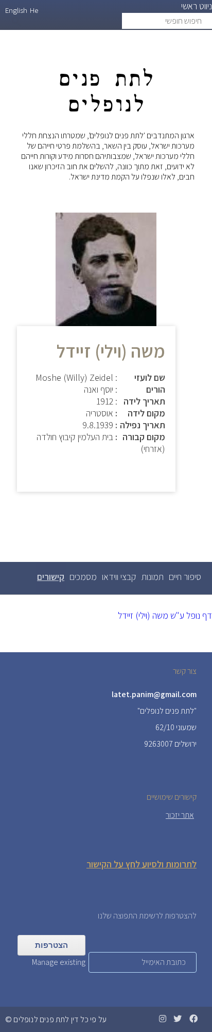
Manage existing (58, 962)
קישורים (50, 581)
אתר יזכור (180, 815)
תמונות (153, 577)
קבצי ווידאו (119, 577)
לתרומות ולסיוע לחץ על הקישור (141, 864)
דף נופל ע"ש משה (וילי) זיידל (165, 615)
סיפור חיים (185, 577)
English (16, 10)
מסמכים (83, 577)
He (34, 10)
